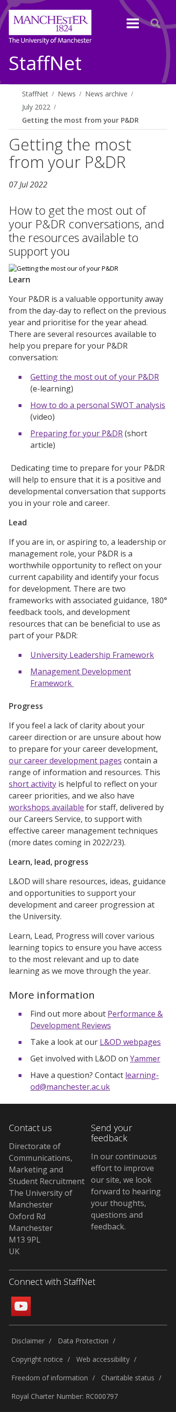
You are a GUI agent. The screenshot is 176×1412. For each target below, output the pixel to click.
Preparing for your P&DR (76, 433)
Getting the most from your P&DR (80, 120)
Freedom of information (49, 1377)
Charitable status (127, 1377)
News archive (106, 93)
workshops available (46, 807)
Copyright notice (37, 1359)
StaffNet (45, 63)
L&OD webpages (130, 1042)
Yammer (145, 1058)
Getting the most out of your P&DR (94, 377)
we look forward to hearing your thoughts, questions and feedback (126, 1203)
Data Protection (83, 1340)
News (67, 93)
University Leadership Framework (92, 655)
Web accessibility (103, 1359)
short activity (32, 784)
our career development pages (65, 760)
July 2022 (36, 106)
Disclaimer (27, 1340)
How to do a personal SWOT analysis (97, 405)
